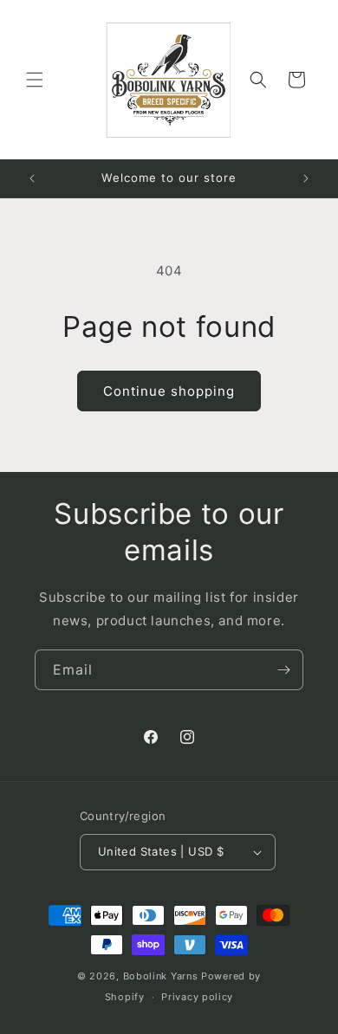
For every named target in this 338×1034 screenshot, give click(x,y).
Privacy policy (197, 997)
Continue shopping (169, 391)
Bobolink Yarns (160, 976)
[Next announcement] (306, 178)
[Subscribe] (283, 669)
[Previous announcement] (32, 178)
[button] (35, 80)
